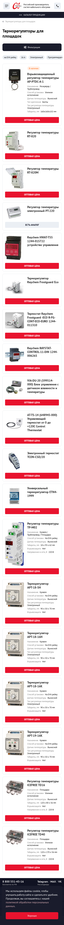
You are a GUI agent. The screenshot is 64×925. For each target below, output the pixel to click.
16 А (23, 57)
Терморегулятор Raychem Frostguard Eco (43, 280)
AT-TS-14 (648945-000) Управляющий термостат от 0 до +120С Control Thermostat (42, 422)
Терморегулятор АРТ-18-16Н (38, 635)
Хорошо (32, 915)
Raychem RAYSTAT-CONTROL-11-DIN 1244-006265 (42, 352)
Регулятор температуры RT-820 (43, 134)
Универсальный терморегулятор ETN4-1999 (42, 492)
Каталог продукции (34, 14)
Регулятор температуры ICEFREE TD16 (43, 783)
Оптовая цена (32, 120)
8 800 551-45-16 (13, 881)
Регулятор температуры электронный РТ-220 (43, 209)
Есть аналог (32, 224)
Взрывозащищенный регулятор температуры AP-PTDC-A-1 (43, 77)
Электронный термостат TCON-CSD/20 (43, 455)
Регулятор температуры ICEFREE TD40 (43, 832)
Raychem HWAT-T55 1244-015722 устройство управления (42, 241)
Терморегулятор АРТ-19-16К (38, 733)
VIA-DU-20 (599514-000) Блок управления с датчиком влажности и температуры (43, 386)
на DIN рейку (10, 57)
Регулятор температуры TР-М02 (43, 525)
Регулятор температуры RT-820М (43, 170)
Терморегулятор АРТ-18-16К (38, 684)
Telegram (42, 881)
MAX (53, 881)
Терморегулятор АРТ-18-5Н (38, 585)
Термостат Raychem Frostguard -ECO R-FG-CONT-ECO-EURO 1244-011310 (41, 319)
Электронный (36, 57)
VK (60, 881)
